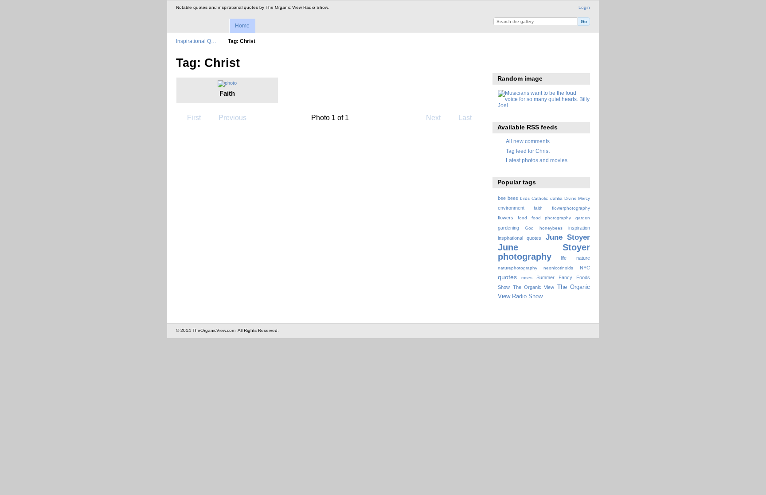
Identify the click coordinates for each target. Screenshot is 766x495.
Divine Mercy (577, 198)
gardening (508, 227)
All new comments (528, 141)
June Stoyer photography (544, 251)
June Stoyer (568, 237)
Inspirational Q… (196, 41)
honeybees (551, 228)
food (522, 217)
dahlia (556, 198)
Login (584, 7)
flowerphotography (571, 208)
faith (538, 208)
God (529, 228)
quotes (507, 277)
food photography (551, 217)
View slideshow (502, 62)
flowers (505, 217)
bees (513, 198)
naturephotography (517, 267)
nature (583, 258)
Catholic (540, 198)
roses (526, 277)
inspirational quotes (519, 238)
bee (502, 198)
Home (242, 26)
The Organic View (533, 287)
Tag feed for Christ (528, 151)
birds (525, 198)
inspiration (579, 227)
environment (511, 207)
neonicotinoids (558, 267)
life (564, 258)
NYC (585, 267)
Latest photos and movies (536, 160)
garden (582, 217)
